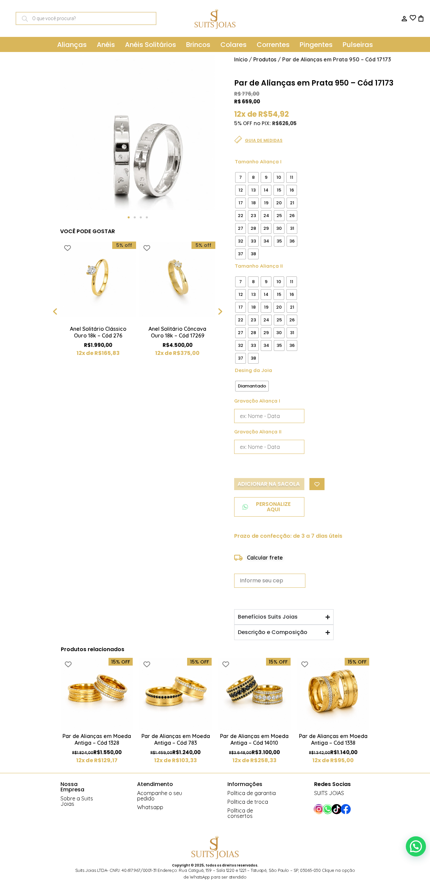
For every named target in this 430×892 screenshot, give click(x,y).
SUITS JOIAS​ (329, 793)
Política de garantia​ (251, 793)
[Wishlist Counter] (412, 17)
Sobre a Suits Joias (76, 801)
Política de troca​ (247, 801)
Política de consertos (240, 813)
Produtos (264, 59)
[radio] (240, 177)
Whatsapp (150, 807)
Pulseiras (358, 44)
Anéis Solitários (150, 44)
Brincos (198, 44)
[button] (129, 217)
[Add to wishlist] (67, 248)
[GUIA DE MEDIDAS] (238, 140)
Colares (233, 44)
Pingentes (316, 44)
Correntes (273, 44)
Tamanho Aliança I (258, 161)
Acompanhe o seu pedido (159, 796)
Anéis (106, 44)
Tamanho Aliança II (259, 265)
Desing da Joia (253, 370)
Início (241, 59)
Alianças (72, 44)
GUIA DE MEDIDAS (264, 140)
